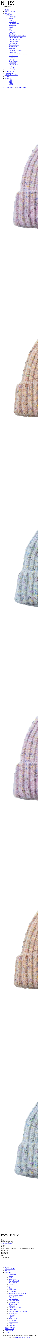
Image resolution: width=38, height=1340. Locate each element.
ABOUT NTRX (10, 11)
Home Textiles (13, 61)
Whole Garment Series (16, 38)
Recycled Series (13, 41)
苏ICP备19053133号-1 (22, 1337)
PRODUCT (9, 15)
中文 (10, 82)
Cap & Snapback (14, 23)
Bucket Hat (12, 22)
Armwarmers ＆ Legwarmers (18, 54)
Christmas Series (14, 45)
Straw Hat (12, 68)
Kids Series (12, 34)
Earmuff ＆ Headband (15, 50)
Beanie (11, 18)
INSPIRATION (9, 71)
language (8, 78)
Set (10, 29)
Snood (11, 27)
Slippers (11, 59)
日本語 (11, 84)
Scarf (10, 20)
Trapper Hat (12, 52)
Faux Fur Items (13, 56)
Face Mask (12, 57)
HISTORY (8, 13)
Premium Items (13, 64)
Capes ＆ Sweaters (14, 39)
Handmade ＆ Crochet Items (17, 36)
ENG (10, 80)
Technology (12, 16)
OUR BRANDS (10, 69)
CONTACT (8, 76)
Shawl (10, 66)
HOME (7, 10)
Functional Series (14, 43)
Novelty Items (13, 46)
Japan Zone (12, 32)
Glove (10, 30)
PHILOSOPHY (10, 73)
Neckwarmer (13, 25)
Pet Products (12, 63)
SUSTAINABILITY (11, 75)
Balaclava (12, 48)
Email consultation (6, 1243)
